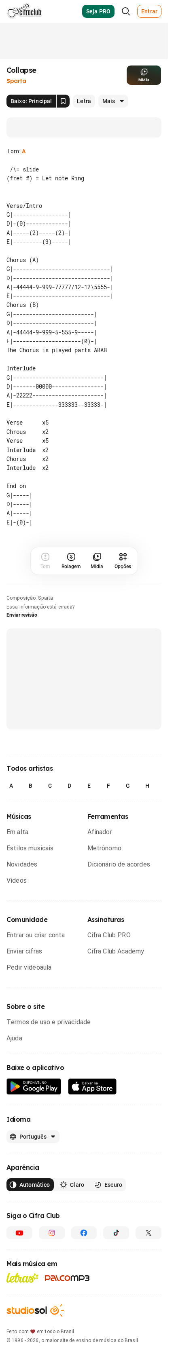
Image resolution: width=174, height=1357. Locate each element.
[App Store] (92, 1086)
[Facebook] (84, 1232)
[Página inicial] (24, 11)
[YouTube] (19, 1232)
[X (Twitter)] (148, 1232)
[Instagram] (52, 1232)
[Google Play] (34, 1086)
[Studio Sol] (35, 1310)
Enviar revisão (21, 615)
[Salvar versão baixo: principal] (63, 101)
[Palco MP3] (67, 1278)
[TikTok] (116, 1232)
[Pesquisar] (126, 11)
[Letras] (22, 1278)
